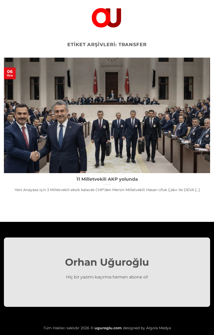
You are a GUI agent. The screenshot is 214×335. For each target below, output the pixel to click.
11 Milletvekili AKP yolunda (107, 179)
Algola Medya (158, 328)
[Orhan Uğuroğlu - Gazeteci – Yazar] (107, 17)
